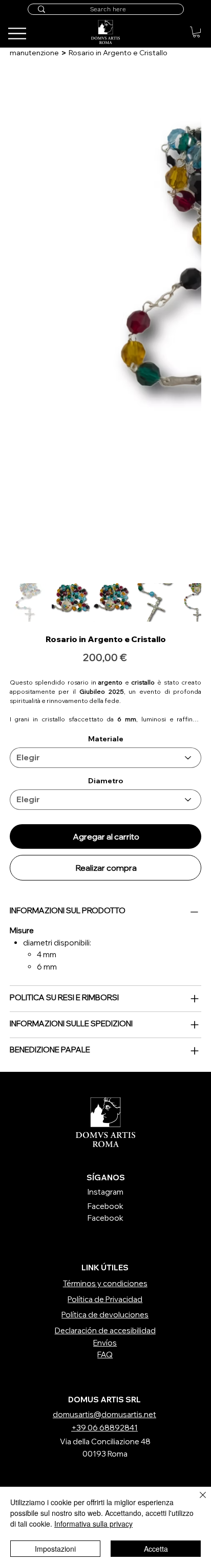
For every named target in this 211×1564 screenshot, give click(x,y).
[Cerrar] (196, 1501)
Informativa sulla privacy (93, 1523)
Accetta (156, 1549)
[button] (196, 32)
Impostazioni (55, 1549)
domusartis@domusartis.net (104, 1414)
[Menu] (185, 24)
